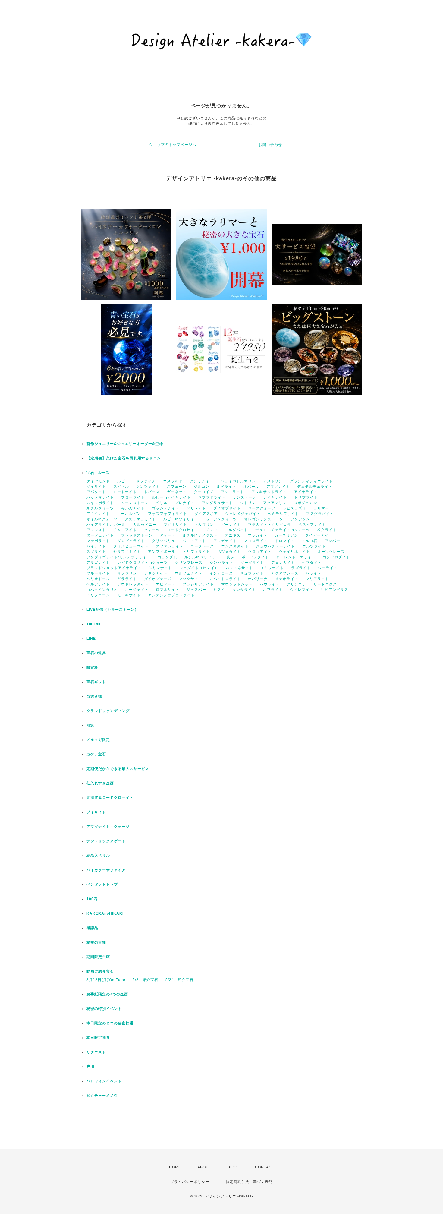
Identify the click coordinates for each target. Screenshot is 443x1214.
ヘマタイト (312, 562)
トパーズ (152, 492)
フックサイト (190, 579)
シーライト (328, 568)
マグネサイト (175, 524)
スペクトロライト (225, 579)
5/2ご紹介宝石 (145, 980)
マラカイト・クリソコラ (269, 524)
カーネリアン (286, 535)
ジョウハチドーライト (275, 546)
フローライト (133, 497)
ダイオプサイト (227, 508)
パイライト (96, 546)
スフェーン (177, 486)
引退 (90, 725)
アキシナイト (156, 573)
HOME (175, 1167)
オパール (251, 486)
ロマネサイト (167, 590)
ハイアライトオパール (106, 524)
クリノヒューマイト (131, 546)
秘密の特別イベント (104, 1009)
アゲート (167, 535)
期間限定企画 (98, 957)
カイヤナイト (275, 497)
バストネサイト (239, 568)
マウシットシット (237, 584)
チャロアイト (125, 530)
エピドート (165, 584)
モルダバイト (236, 530)
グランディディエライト (311, 481)
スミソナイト (272, 568)
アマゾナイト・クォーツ (108, 827)
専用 (90, 1066)
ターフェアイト (100, 535)
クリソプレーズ (189, 562)
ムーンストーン (135, 503)
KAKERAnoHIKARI (105, 913)
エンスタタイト (235, 546)
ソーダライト (252, 562)
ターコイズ (203, 492)
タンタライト (244, 590)
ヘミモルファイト (283, 514)
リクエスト (96, 1052)
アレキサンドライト (269, 492)
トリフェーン (98, 595)
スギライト (96, 552)
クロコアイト (260, 552)
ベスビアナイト (312, 524)
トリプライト (306, 497)
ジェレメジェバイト (242, 514)
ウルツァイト (314, 546)
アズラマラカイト (140, 519)
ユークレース (202, 546)
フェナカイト (283, 562)
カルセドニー (144, 524)
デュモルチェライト (314, 486)
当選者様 (94, 696)
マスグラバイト (320, 514)
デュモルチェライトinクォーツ (282, 530)
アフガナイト (225, 541)
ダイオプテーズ (157, 579)
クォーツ (152, 530)
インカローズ (221, 573)
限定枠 (92, 667)
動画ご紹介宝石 (100, 971)
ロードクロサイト (182, 530)
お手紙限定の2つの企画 (107, 994)
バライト (313, 573)
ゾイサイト (96, 486)
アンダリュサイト (217, 503)
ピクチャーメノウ (102, 1095)
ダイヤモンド (98, 481)
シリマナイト (160, 568)
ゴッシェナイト (165, 508)
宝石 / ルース (98, 473)
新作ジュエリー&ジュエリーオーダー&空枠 (124, 444)
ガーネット (177, 492)
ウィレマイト (301, 590)
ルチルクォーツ (100, 508)
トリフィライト (196, 552)
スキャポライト (100, 503)
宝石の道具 (96, 653)
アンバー (332, 541)
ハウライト (269, 584)
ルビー (123, 481)
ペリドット (196, 508)
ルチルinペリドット (201, 557)
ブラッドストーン (136, 535)
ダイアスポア (206, 514)
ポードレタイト (255, 557)
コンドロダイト (336, 557)
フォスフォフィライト (167, 514)
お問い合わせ (270, 145)
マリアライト (317, 579)
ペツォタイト (229, 552)
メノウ (211, 530)
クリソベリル (163, 541)
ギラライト (127, 579)
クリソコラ (296, 584)
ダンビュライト (131, 541)
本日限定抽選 (98, 1038)
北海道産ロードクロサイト (110, 798)
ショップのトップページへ (172, 145)
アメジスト (96, 530)
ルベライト (226, 486)
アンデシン (300, 519)
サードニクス (325, 584)
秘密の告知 (96, 942)
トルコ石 (309, 541)
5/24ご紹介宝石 (179, 980)
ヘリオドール (98, 579)
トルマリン (204, 524)
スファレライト (169, 546)
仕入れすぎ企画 (100, 783)
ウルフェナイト (188, 573)
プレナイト (184, 503)
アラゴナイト (98, 562)
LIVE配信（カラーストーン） (112, 609)
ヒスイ (219, 590)
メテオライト (286, 579)
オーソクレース (331, 552)
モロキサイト (129, 595)
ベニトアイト (194, 541)
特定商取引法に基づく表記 (249, 1182)
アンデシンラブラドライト (171, 595)
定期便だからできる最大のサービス (117, 769)
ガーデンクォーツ (221, 519)
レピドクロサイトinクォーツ (142, 562)
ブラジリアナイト (198, 584)
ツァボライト (98, 541)
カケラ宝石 (96, 754)
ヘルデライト (98, 584)
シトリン (248, 503)
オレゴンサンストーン (263, 519)
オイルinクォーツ (102, 519)
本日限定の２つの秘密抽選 (110, 1023)
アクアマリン (275, 503)
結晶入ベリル (98, 855)
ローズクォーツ (261, 508)
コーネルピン (129, 514)
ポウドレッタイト (133, 584)
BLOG (233, 1167)
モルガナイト (133, 508)
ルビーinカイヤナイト (171, 497)
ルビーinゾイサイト (180, 519)
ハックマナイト (100, 497)
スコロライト (256, 541)
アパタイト (96, 492)
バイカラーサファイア (106, 870)
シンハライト (221, 562)
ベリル (162, 503)
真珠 (230, 557)
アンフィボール (161, 552)
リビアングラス (334, 590)
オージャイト (137, 590)
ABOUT (204, 1167)
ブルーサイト (98, 573)
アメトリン (273, 481)
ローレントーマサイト (296, 557)
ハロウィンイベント (104, 1081)
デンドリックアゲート (106, 841)
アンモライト (232, 492)
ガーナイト (231, 524)
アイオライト (305, 492)
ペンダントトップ (102, 884)
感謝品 (92, 928)
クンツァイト (148, 486)
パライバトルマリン (238, 481)
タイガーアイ (317, 535)
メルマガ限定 (98, 740)
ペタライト (327, 530)
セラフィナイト (127, 552)
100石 (92, 899)
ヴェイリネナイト (294, 552)
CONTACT (264, 1167)
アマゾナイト (278, 486)
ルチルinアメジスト (200, 535)
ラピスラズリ (294, 508)
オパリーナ (258, 579)
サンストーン (244, 497)
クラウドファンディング (108, 711)
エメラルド (173, 481)
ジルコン (201, 486)
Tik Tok (93, 624)
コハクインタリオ (102, 590)
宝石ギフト (96, 682)
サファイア (146, 481)
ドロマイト (284, 541)
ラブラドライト (211, 497)
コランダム (167, 557)
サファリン (127, 573)
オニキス (232, 535)
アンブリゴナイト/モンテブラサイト (118, 557)
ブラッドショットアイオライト (113, 568)
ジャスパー (196, 590)
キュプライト (252, 573)
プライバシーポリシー (189, 1182)
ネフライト (273, 590)
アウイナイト (98, 514)
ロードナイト (125, 492)
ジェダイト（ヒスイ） (198, 568)
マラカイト (257, 535)
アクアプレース (284, 573)
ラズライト (301, 568)
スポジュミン (305, 503)
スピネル (121, 486)
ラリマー (321, 508)
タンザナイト (201, 481)
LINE (91, 638)
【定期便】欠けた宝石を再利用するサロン (123, 458)
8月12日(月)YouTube (105, 980)
